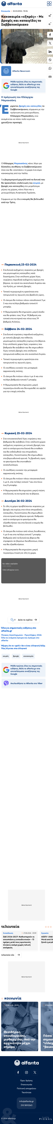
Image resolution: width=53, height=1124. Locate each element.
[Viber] (50, 60)
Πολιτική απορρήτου (26, 1088)
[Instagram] (26, 1072)
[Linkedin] (50, 51)
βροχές (16, 656)
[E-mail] (50, 77)
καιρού (36, 183)
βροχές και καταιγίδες (30, 106)
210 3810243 (26, 1105)
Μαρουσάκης (20, 163)
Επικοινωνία (26, 1084)
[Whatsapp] (50, 68)
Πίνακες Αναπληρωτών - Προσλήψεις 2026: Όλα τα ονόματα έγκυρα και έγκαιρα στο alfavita (21, 638)
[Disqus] (26, 728)
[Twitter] (50, 43)
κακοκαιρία (28, 656)
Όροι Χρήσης (26, 1080)
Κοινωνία (5, 11)
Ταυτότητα (26, 1092)
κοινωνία (12, 998)
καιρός (6, 656)
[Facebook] (50, 35)
